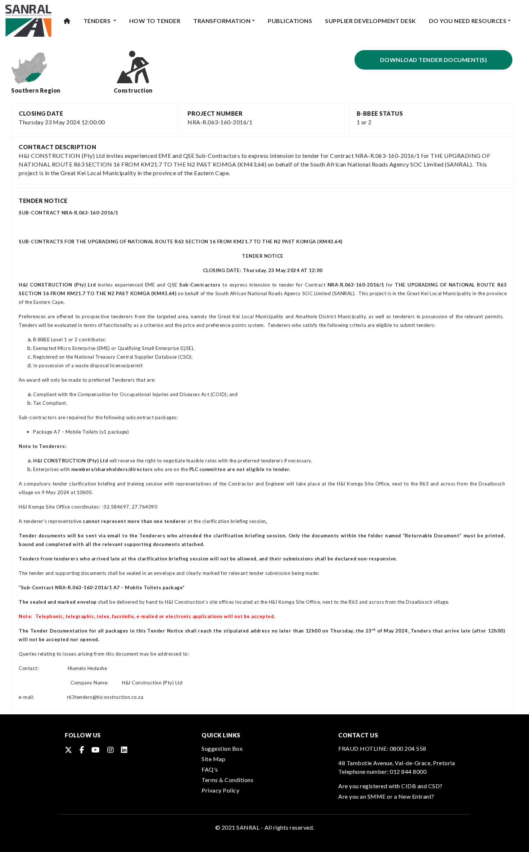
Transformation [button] (221, 20)
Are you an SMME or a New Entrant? (386, 796)
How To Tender (155, 20)
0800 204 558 (408, 748)
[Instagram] (110, 749)
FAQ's (210, 769)
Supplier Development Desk (370, 20)
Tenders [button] (97, 20)
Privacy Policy (220, 790)
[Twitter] (68, 749)
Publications (290, 20)
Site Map (213, 758)
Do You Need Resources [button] (468, 20)
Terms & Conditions (227, 779)
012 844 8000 (408, 771)
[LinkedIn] (124, 749)
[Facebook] (82, 749)
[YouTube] (95, 749)
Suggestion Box (222, 748)
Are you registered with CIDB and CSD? (390, 785)
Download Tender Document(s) (433, 59)
